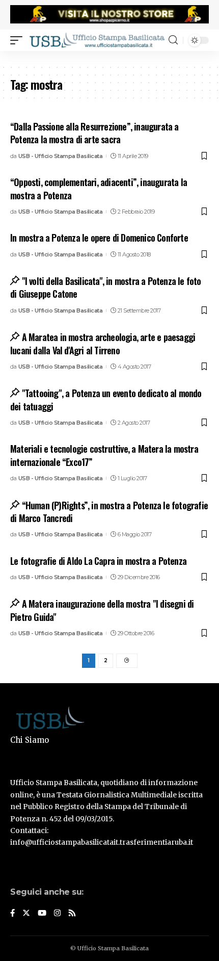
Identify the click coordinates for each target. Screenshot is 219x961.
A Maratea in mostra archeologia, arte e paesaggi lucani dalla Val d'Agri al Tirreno (102, 343)
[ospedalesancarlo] (109, 57)
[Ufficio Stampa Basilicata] (97, 40)
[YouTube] (42, 913)
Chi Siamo (29, 740)
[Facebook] (12, 913)
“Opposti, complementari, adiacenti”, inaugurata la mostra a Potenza (98, 188)
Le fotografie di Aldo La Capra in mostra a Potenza (98, 560)
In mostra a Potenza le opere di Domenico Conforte (99, 237)
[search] (173, 40)
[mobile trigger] (19, 40)
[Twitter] (26, 913)
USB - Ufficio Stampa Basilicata (60, 156)
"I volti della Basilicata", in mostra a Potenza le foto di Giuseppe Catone (105, 287)
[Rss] (72, 913)
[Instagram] (57, 913)
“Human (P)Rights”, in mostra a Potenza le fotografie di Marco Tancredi (109, 512)
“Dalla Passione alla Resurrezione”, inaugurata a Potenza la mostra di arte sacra (94, 133)
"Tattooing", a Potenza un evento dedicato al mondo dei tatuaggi (106, 399)
